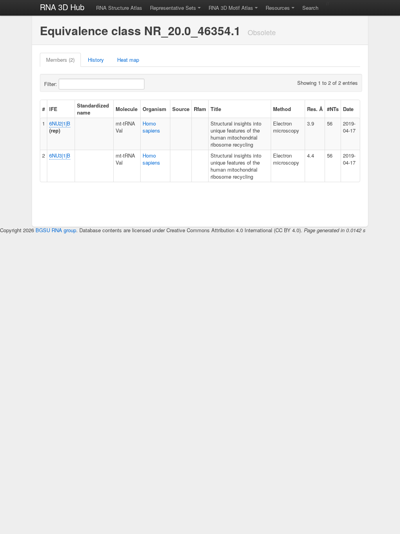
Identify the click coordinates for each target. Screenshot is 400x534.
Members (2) (60, 59)
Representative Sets (173, 7)
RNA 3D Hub (62, 7)
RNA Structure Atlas (119, 7)
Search (310, 7)
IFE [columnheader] (53, 109)
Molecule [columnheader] (127, 109)
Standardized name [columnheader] (93, 109)
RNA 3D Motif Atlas (231, 7)
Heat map (128, 59)
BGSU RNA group (56, 230)
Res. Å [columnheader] (315, 109)
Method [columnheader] (282, 109)
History (96, 59)
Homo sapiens (151, 127)
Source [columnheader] (180, 109)
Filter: (51, 84)
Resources (278, 7)
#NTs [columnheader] (333, 109)
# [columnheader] (43, 109)
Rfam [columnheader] (200, 109)
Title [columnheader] (216, 109)
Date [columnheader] (348, 109)
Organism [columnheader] (154, 109)
